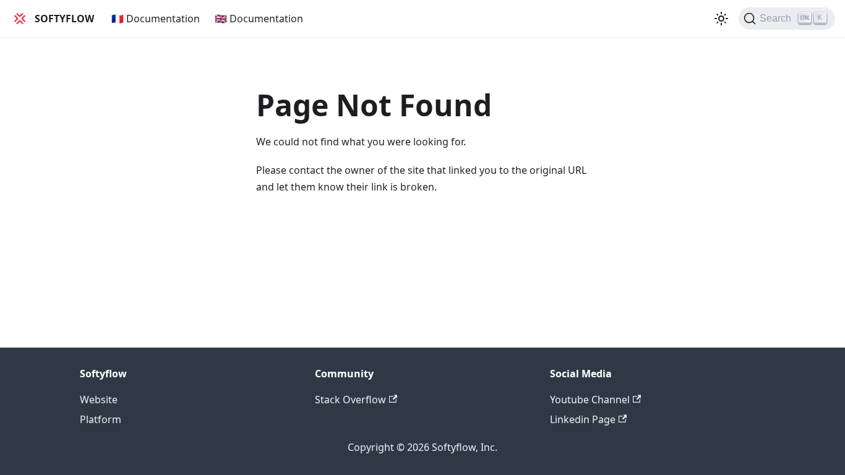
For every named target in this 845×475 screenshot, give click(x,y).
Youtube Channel (590, 399)
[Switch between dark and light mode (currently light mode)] (721, 18)
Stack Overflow (350, 399)
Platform (100, 419)
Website (99, 399)
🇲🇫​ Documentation (155, 18)
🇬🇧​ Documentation (259, 18)
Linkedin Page (583, 419)
